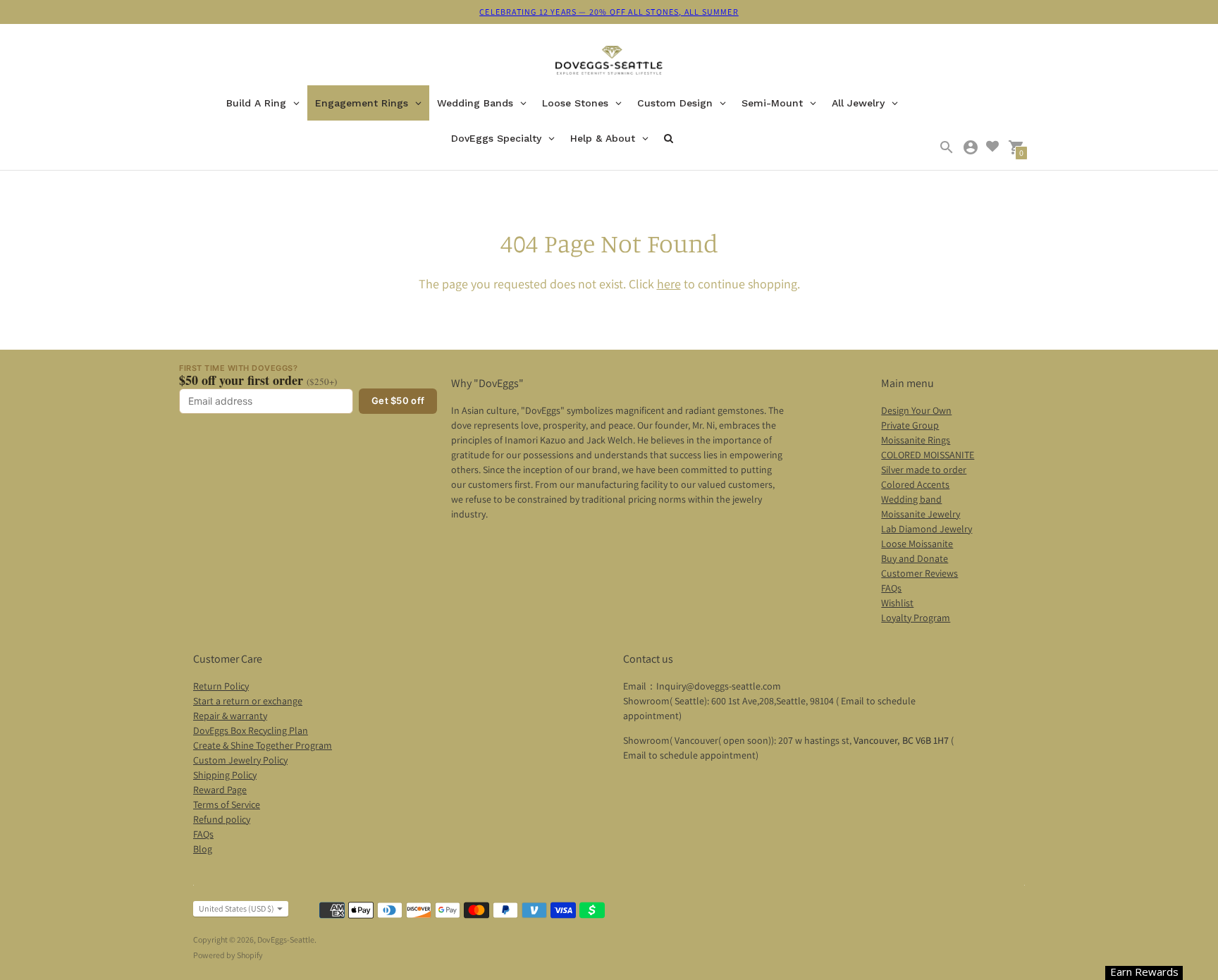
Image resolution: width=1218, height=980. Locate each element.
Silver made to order (923, 469)
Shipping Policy (225, 774)
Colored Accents (915, 484)
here (669, 284)
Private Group (910, 425)
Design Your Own (916, 410)
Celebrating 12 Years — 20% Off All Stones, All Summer (609, 11)
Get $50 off (397, 400)
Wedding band (911, 499)
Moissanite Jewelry (920, 514)
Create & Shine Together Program (262, 745)
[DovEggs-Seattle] (609, 62)
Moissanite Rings (915, 440)
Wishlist (897, 602)
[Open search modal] (946, 147)
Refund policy (221, 819)
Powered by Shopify (228, 955)
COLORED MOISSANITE (927, 454)
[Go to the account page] (970, 147)
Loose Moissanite (917, 543)
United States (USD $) (236, 908)
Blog (202, 849)
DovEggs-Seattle (285, 939)
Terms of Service (226, 804)
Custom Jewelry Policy (240, 760)
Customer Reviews (919, 573)
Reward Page (220, 789)
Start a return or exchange (247, 700)
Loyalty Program (915, 617)
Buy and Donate (914, 558)
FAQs (891, 588)
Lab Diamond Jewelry (926, 528)
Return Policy (221, 686)
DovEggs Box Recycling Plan (250, 730)
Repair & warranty (230, 715)
